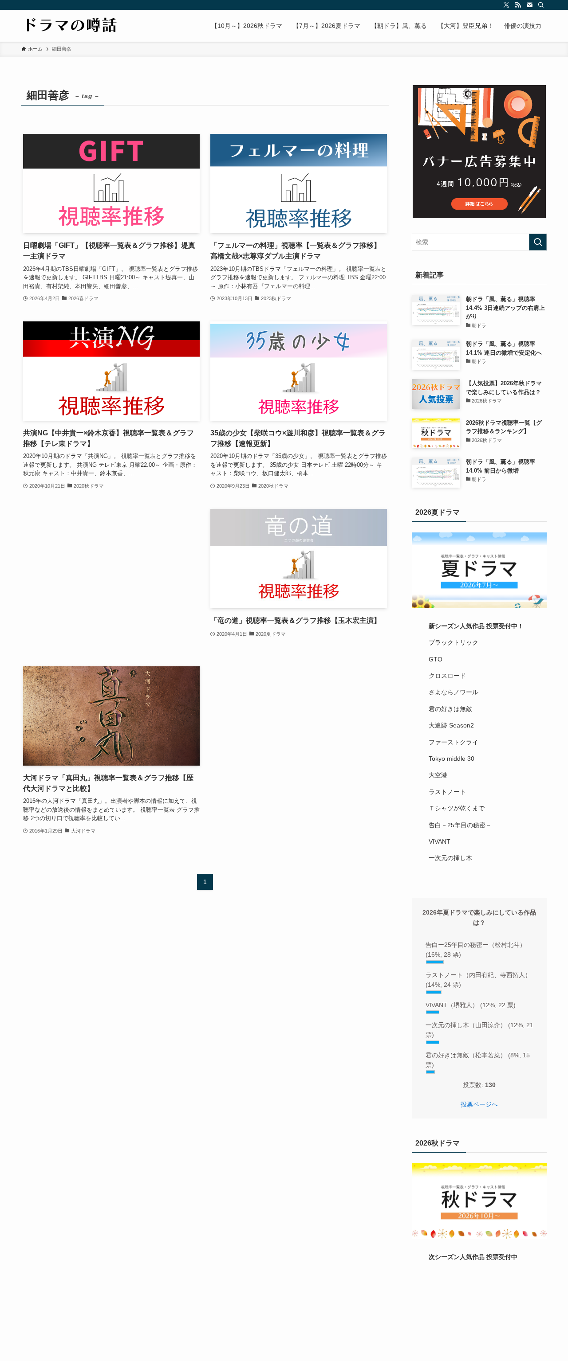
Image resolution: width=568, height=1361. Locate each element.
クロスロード (447, 675)
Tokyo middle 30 (451, 758)
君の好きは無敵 (450, 708)
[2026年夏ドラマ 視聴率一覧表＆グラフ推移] (479, 570)
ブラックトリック (453, 642)
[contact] (529, 5)
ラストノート (447, 791)
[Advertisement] (111, 579)
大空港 (438, 774)
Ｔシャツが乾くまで (457, 808)
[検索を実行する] (538, 242)
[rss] (518, 5)
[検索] (541, 5)
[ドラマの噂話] (69, 26)
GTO (435, 659)
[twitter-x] (506, 5)
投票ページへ (479, 1104)
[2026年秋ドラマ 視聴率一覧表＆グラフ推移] (479, 1201)
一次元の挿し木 (450, 857)
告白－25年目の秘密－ (460, 825)
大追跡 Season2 (451, 725)
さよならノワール (453, 692)
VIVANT (439, 841)
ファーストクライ (453, 742)
